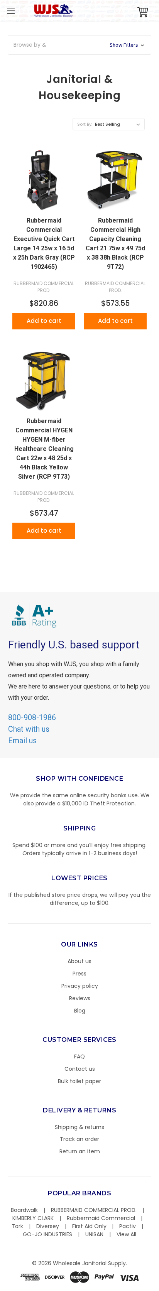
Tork (17, 1226)
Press (79, 973)
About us (79, 961)
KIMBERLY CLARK (33, 1218)
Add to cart (44, 321)
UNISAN (94, 1234)
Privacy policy (79, 986)
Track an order (79, 1139)
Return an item (79, 1151)
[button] (158, 1287)
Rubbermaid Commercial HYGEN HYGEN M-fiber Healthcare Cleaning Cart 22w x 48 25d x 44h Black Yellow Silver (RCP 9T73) (44, 448)
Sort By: (84, 124)
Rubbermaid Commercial (101, 1218)
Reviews (79, 998)
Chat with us (28, 729)
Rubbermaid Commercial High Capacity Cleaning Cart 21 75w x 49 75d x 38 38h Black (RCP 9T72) (115, 243)
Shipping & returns (79, 1127)
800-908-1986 (32, 717)
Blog (79, 1010)
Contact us (79, 1069)
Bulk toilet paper (79, 1081)
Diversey (47, 1226)
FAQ (79, 1056)
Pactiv (127, 1226)
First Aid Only (89, 1226)
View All (126, 1234)
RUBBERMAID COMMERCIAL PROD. (94, 1210)
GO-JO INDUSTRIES (47, 1234)
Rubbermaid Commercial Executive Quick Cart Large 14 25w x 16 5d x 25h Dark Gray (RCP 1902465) (44, 243)
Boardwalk (24, 1210)
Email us (22, 740)
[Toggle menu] (10, 10)
